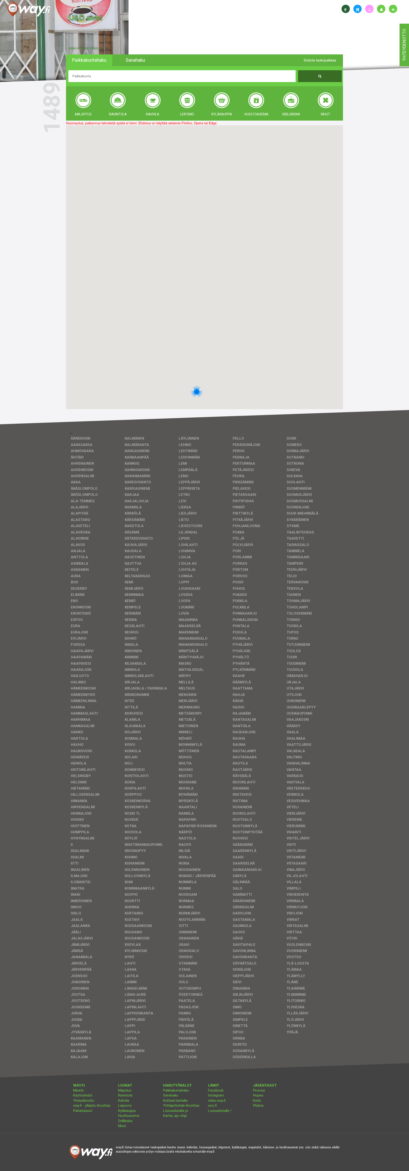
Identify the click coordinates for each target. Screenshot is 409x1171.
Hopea (258, 1095)
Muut (122, 1126)
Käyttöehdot (82, 1095)
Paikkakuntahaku (176, 1090)
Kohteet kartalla (175, 1100)
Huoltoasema (128, 1116)
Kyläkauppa (127, 1111)
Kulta (257, 1100)
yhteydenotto (404, 45)
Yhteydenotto (83, 1100)
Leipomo (125, 1105)
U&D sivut (85, 17)
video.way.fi (217, 1100)
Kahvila (123, 1100)
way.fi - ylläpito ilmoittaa (91, 1105)
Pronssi (259, 1090)
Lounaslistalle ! (219, 1111)
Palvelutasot (82, 1111)
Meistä (78, 1090)
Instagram (216, 1095)
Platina (258, 1105)
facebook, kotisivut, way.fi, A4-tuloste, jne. (85, 48)
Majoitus (124, 1090)
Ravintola (125, 1095)
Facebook (215, 1090)
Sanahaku (170, 1095)
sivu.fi (212, 1105)
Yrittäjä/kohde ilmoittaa (181, 1105)
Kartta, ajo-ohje (175, 1116)
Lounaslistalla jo (175, 1111)
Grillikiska (125, 1121)
